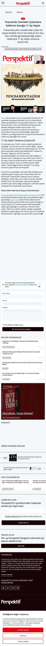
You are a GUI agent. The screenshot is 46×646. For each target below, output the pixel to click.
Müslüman (20, 12)
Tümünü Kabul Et (23, 630)
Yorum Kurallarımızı (22, 285)
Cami (23, 18)
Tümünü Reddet (23, 641)
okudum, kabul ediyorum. (23, 516)
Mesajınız (5, 307)
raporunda (14, 200)
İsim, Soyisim (6, 293)
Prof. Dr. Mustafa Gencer (11, 417)
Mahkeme (30, 49)
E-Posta (4, 300)
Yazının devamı (7, 575)
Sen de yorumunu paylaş (21, 329)
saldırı (38, 49)
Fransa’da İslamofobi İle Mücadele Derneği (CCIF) (20, 195)
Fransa (13, 49)
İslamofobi (21, 49)
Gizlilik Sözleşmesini (13, 516)
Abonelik (21, 546)
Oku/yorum (7, 386)
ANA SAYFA (8, 12)
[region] (23, 628)
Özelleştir (23, 636)
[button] (3, 3)
